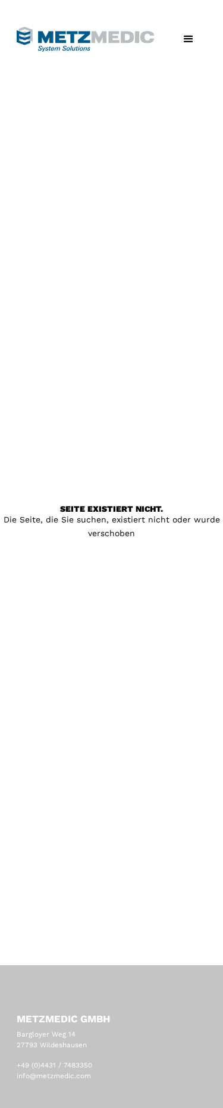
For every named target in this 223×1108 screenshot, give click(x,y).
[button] (188, 39)
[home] (85, 39)
